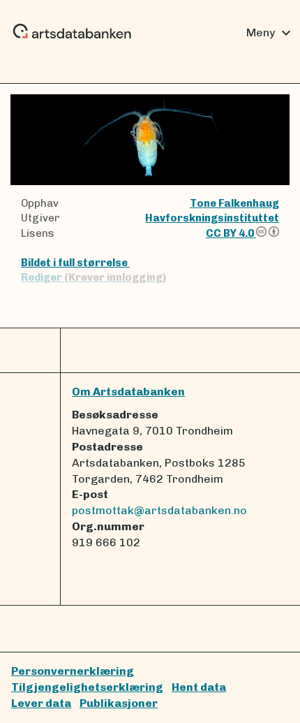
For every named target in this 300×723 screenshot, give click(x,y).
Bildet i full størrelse (75, 262)
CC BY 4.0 (231, 233)
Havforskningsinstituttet (212, 218)
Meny (270, 32)
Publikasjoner (119, 703)
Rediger (93, 277)
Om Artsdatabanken (128, 391)
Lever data (41, 703)
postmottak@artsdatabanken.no (159, 510)
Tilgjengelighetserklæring (87, 687)
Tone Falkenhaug (234, 203)
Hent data (199, 687)
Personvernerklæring (72, 671)
